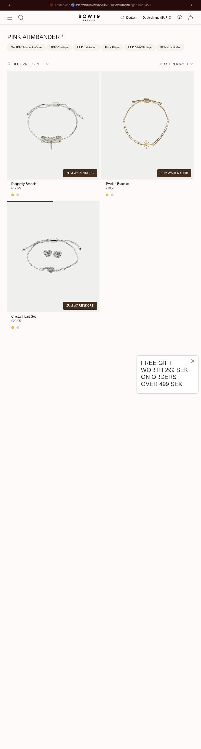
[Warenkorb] (190, 17)
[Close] (193, 361)
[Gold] (12, 195)
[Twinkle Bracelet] (147, 124)
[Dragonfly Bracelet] (53, 124)
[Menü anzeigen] (10, 17)
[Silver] (17, 195)
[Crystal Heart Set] (53, 256)
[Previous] (9, 5)
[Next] (191, 5)
